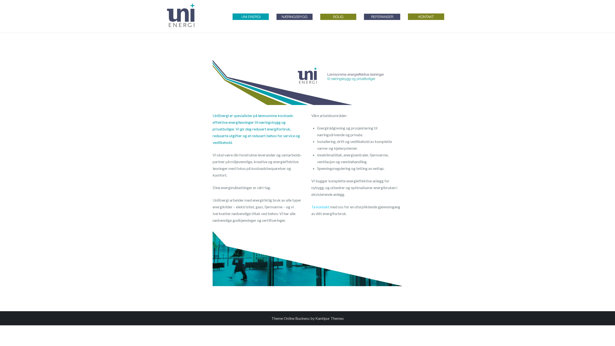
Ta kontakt (320, 206)
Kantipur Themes (329, 318)
